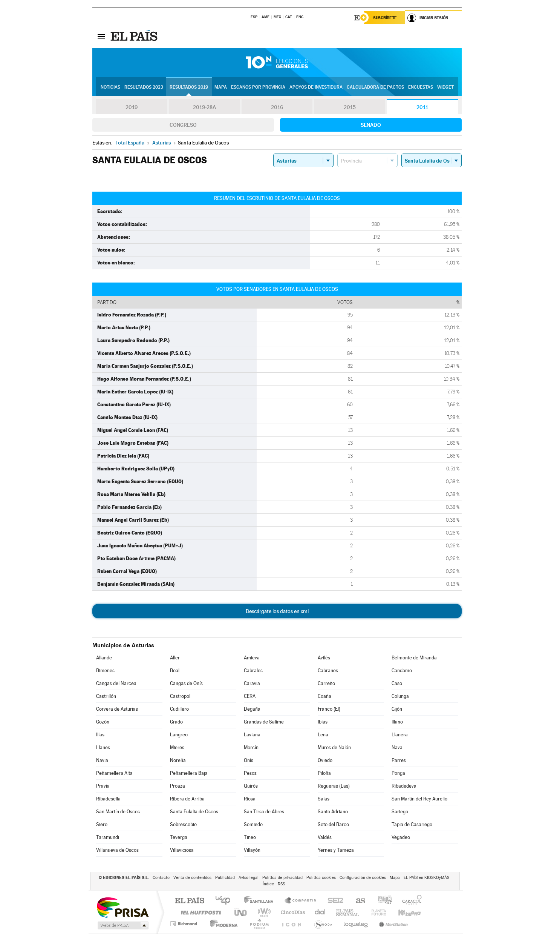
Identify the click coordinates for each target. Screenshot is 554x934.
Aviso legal (249, 877)
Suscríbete (385, 17)
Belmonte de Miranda (414, 658)
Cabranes (328, 670)
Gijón (397, 709)
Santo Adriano (333, 811)
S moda (323, 923)
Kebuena (402, 912)
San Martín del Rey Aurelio (419, 799)
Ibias (323, 722)
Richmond (185, 923)
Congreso (183, 125)
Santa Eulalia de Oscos (194, 811)
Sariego (400, 811)
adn (382, 901)
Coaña (324, 696)
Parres (399, 760)
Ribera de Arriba (187, 799)
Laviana (252, 734)
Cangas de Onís (186, 683)
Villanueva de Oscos (117, 850)
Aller (175, 658)
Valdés (325, 837)
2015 (350, 107)
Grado (176, 722)
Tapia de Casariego (412, 824)
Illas (100, 734)
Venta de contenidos (192, 877)
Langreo (179, 734)
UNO (241, 912)
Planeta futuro (375, 912)
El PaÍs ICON (291, 923)
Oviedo (325, 760)
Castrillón (106, 696)
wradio (262, 912)
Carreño (326, 683)
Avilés (324, 658)
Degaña (252, 709)
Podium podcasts (259, 923)
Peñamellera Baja (189, 773)
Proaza (177, 786)
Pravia (103, 786)
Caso (397, 683)
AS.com (357, 901)
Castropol (180, 696)
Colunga (400, 696)
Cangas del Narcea (116, 683)
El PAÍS (189, 901)
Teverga (178, 837)
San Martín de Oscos (118, 811)
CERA (250, 696)
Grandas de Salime (264, 722)
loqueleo (356, 923)
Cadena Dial (320, 912)
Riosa (250, 799)
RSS (281, 884)
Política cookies (321, 877)
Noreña (178, 760)
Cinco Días (292, 912)
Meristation (392, 923)
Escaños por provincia (258, 87)
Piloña (324, 773)
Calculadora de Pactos (375, 87)
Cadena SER (333, 901)
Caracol (409, 901)
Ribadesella (108, 799)
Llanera (400, 734)
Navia (102, 760)
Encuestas (420, 87)
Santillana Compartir (301, 901)
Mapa (220, 87)
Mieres (177, 747)
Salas (323, 799)
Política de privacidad (282, 877)
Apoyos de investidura (316, 87)
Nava (397, 747)
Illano (397, 722)
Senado (371, 125)
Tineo (250, 837)
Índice (268, 884)
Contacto (161, 877)
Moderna (222, 923)
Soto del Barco (333, 824)
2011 (422, 107)
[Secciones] (101, 36)
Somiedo (253, 824)
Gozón (102, 722)
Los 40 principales (225, 901)
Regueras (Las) (334, 786)
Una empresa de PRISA (122, 907)
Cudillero (179, 709)
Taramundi (107, 837)
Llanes (103, 747)
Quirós (251, 786)
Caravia (252, 683)
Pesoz (250, 773)
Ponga (398, 773)
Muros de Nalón (334, 747)
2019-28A (204, 107)
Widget (445, 87)
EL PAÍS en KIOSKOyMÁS (426, 877)
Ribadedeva (404, 786)
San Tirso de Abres (264, 811)
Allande (104, 658)
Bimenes (105, 670)
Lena (323, 734)
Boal (174, 670)
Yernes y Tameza (336, 850)
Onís (248, 760)
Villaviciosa (182, 850)
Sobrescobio (183, 824)
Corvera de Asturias (117, 709)
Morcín (251, 747)
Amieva (252, 658)
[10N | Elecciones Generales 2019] (277, 62)
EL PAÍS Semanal (348, 912)
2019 (131, 107)
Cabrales (253, 670)
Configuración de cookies (363, 877)
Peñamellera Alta (114, 773)
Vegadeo (401, 837)
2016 (277, 107)
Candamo (402, 670)
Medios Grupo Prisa (122, 925)
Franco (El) (329, 709)
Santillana (261, 901)
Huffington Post (199, 912)
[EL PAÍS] (134, 36)
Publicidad (225, 877)
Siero (101, 824)
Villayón (252, 850)
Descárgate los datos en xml (277, 611)
